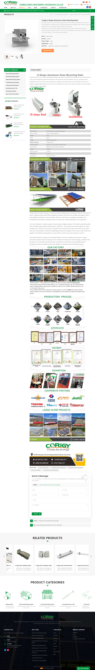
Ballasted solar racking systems (39, 645)
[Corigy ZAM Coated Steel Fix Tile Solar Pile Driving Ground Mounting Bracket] (9, 125)
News (35, 7)
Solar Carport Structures (37, 658)
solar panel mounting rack (38, 635)
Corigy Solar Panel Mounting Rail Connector (58, 566)
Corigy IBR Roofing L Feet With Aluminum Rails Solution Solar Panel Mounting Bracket (19, 133)
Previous (4, 556)
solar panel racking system (38, 638)
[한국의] (90, 2)
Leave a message (84, 668)
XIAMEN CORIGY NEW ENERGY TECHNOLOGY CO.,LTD (41, 4)
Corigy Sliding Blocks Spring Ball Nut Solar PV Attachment (49, 525)
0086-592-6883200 (74, 4)
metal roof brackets (36, 470)
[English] (84, 2)
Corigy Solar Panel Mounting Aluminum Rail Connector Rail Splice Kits (78, 566)
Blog (55, 654)
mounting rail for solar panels (58, 467)
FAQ (73, 634)
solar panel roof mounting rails (76, 467)
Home (5, 7)
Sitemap (55, 646)
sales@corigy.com (87, 4)
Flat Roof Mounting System (12, 76)
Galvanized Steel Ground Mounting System (39, 641)
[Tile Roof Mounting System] (16, 595)
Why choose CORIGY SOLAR (79, 639)
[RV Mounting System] (79, 595)
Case (29, 7)
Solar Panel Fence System (12, 94)
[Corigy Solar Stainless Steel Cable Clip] (16, 554)
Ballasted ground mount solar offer (39, 648)
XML (54, 649)
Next (91, 556)
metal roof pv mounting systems (39, 660)
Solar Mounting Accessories (61, 14)
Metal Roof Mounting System (13, 79)
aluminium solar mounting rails (51, 470)
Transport (75, 637)
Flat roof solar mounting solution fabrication (39, 651)
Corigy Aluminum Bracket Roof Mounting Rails (48, 521)
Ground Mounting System (12, 74)
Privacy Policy (57, 651)
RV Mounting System (11, 91)
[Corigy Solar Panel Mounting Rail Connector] (58, 554)
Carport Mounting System (12, 85)
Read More (16, 109)
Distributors (62, 7)
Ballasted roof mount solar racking (39, 655)
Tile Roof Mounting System (12, 82)
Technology (43, 7)
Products (22, 7)
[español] (87, 2)
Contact (53, 7)
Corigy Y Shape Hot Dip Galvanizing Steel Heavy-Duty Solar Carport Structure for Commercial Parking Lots (19, 106)
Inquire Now (48, 50)
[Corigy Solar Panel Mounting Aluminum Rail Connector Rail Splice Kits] (78, 554)
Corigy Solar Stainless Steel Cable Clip (16, 566)
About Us (13, 7)
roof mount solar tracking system (39, 633)
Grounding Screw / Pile (11, 88)
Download (75, 632)
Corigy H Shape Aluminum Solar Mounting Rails (49, 485)
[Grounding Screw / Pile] (58, 595)
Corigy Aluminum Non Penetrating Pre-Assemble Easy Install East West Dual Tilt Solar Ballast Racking (19, 115)
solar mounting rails (44, 467)
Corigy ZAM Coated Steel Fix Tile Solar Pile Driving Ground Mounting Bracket (18, 124)
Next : (35, 525)
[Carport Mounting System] (37, 595)
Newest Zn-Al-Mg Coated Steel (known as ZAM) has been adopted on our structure (25, 10)
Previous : (36, 521)
